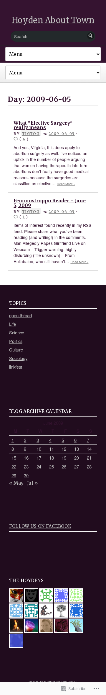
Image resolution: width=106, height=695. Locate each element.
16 (26, 458)
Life (12, 324)
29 (13, 475)
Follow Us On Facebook (40, 526)
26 (64, 466)
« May (16, 483)
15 (13, 458)
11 (51, 449)
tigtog (30, 133)
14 (89, 449)
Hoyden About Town (53, 20)
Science (16, 332)
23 (26, 466)
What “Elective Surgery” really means (43, 125)
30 (26, 475)
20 (76, 458)
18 (51, 458)
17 (39, 458)
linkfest (15, 367)
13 (76, 449)
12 (64, 449)
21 (89, 458)
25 (51, 466)
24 (39, 466)
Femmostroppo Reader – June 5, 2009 (50, 203)
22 (13, 466)
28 (89, 466)
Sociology (18, 358)
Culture (16, 349)
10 (39, 449)
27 (76, 466)
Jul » (32, 483)
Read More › (66, 184)
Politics (15, 341)
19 (64, 458)
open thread (20, 315)
